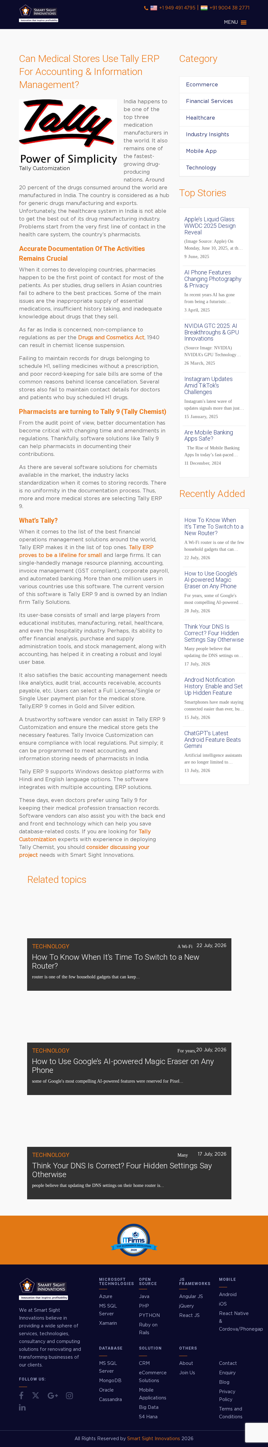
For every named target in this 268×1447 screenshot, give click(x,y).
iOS (223, 1304)
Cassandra (110, 1399)
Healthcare (200, 118)
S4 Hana (148, 1417)
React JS (189, 1315)
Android (228, 1295)
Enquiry (227, 1373)
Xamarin (108, 1323)
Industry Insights (207, 134)
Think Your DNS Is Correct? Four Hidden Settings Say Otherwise (122, 1170)
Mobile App (201, 151)
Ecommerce (202, 84)
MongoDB (110, 1381)
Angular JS (191, 1296)
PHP (144, 1306)
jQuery (186, 1306)
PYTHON (149, 1315)
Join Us (187, 1373)
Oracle (106, 1390)
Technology (201, 167)
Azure (105, 1296)
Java (144, 1296)
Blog (224, 1382)
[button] (231, 22)
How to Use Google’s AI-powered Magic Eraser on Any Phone (123, 1065)
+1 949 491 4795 (177, 8)
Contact (228, 1363)
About (186, 1363)
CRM (144, 1363)
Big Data (149, 1407)
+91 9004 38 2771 (229, 8)
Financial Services (209, 101)
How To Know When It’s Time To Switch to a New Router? (115, 961)
